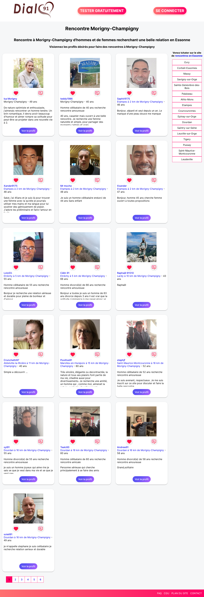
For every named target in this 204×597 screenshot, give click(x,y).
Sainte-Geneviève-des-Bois (187, 87)
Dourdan (187, 122)
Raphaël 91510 (125, 272)
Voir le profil (28, 130)
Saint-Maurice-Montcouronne (187, 152)
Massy (187, 73)
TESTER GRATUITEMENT (102, 11)
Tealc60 (64, 447)
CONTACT (196, 593)
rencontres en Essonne (189, 55)
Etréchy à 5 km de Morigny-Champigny (26, 275)
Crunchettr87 (11, 360)
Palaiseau (187, 93)
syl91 (7, 447)
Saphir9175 (123, 98)
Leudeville (187, 159)
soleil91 (8, 534)
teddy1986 (66, 98)
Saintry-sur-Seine (187, 127)
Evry (187, 62)
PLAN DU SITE (179, 593)
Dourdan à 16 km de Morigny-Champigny (27, 450)
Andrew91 (123, 447)
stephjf (121, 360)
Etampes (187, 105)
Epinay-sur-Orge (187, 116)
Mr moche (66, 185)
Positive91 (66, 360)
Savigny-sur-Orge (187, 79)
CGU (166, 593)
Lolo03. (8, 272)
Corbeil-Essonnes (187, 67)
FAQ (159, 593)
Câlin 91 (64, 272)
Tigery (187, 139)
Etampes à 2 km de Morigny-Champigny (140, 101)
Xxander (122, 185)
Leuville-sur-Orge (187, 133)
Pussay (187, 144)
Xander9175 (10, 185)
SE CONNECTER (170, 11)
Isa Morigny (10, 98)
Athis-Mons (187, 99)
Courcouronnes (187, 110)
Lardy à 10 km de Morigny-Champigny (139, 275)
